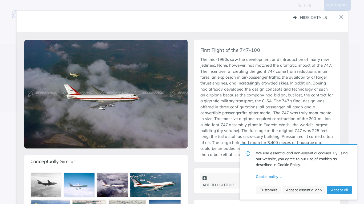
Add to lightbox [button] (219, 185)
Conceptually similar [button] (52, 161)
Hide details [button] (313, 17)
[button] (341, 17)
